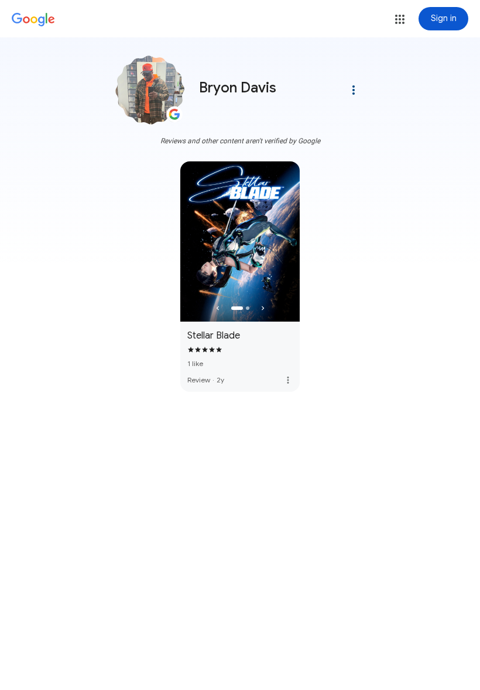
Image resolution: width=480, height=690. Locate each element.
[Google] (33, 20)
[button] (400, 19)
